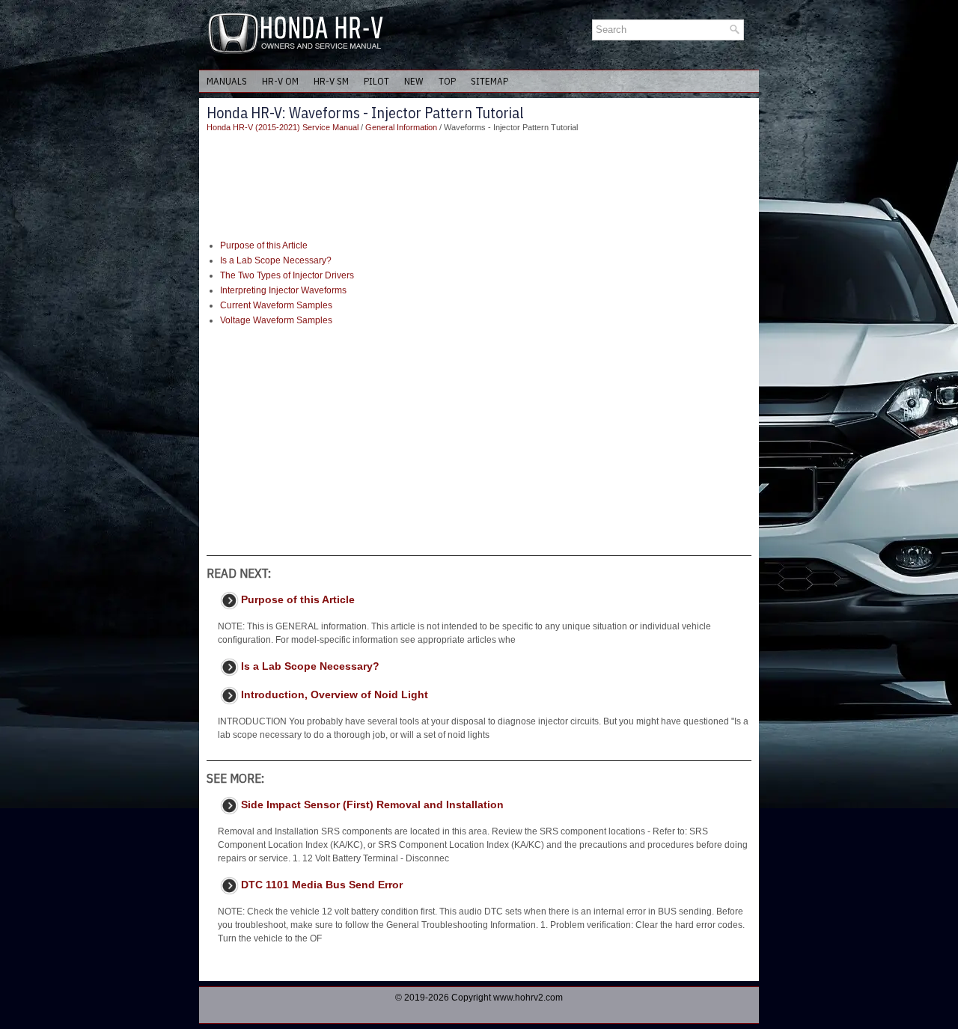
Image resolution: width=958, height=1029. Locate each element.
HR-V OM (280, 81)
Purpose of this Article (264, 245)
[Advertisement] (479, 186)
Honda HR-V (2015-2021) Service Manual (283, 127)
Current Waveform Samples (276, 305)
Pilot (376, 81)
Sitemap (489, 81)
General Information (401, 127)
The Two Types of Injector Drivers (287, 275)
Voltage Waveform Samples (276, 320)
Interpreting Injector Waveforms (283, 290)
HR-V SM (331, 81)
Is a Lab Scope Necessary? (276, 260)
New (414, 81)
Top (447, 81)
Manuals (227, 81)
